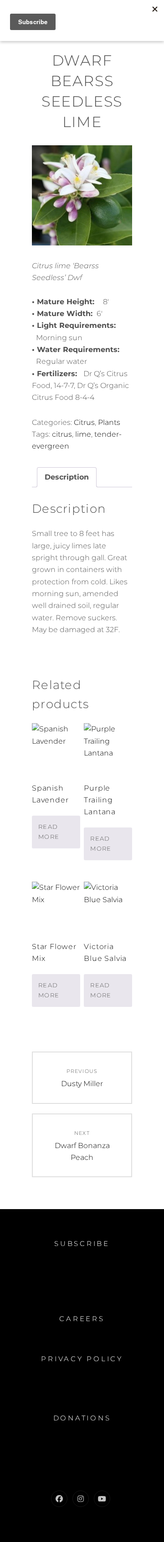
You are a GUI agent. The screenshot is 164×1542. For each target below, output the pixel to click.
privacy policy (82, 1358)
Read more (48, 831)
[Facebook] (59, 1499)
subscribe (82, 1243)
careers (81, 1318)
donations (82, 1418)
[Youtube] (102, 1499)
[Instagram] (80, 1499)
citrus (62, 434)
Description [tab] (67, 477)
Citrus (84, 422)
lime (83, 434)
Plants (109, 422)
